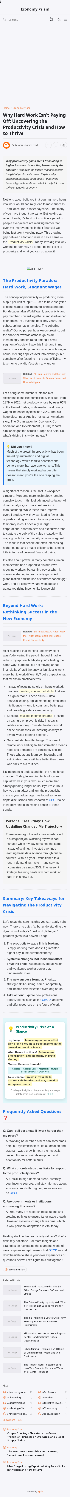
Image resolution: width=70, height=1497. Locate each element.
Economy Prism (35, 9)
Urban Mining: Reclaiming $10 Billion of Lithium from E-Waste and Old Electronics (44, 1352)
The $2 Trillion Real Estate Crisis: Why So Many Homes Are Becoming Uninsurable (45, 1321)
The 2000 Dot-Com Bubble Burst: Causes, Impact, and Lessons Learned (32, 1453)
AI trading (47, 1397)
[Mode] (59, 20)
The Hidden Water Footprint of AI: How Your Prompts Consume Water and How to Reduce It (43, 1368)
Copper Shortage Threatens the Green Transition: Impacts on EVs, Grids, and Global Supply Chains (35, 1436)
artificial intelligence (18, 1413)
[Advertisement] (35, 62)
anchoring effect (16, 1408)
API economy (49, 1408)
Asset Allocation (51, 1413)
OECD (53, 800)
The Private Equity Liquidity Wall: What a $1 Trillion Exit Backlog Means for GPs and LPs (45, 1306)
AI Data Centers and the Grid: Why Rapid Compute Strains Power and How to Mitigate (44, 378)
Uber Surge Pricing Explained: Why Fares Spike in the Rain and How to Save (36, 1468)
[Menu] (65, 19)
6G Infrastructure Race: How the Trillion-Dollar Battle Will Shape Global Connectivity (44, 635)
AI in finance (49, 1392)
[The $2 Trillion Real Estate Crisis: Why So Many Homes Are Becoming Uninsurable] (12, 1325)
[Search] (4, 20)
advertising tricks (17, 1392)
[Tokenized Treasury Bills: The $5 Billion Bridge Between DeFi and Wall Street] (12, 1294)
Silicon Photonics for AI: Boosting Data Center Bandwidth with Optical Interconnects (45, 1337)
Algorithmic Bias (16, 1402)
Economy (12, 1447)
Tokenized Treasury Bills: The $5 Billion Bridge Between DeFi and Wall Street (44, 1290)
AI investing (14, 1397)
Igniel (40, 1491)
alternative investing (53, 1402)
